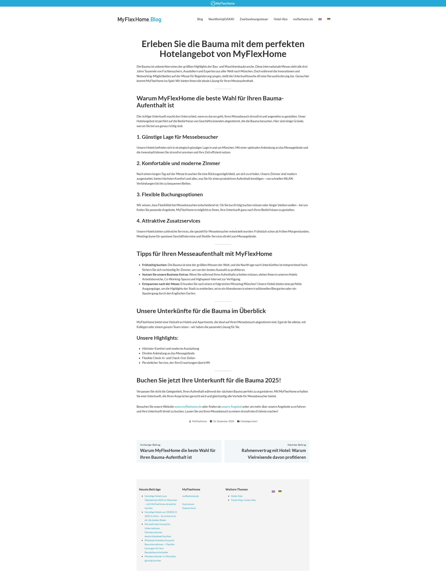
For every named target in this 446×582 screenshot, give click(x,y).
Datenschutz (189, 508)
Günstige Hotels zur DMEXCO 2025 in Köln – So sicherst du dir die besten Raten (161, 516)
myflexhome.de (303, 19)
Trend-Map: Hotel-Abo (243, 500)
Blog (200, 19)
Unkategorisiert (248, 421)
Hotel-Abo (280, 19)
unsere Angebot (231, 406)
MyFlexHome (199, 421)
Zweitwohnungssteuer (254, 19)
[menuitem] (320, 19)
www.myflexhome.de (188, 406)
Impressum (188, 504)
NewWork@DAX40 (221, 19)
